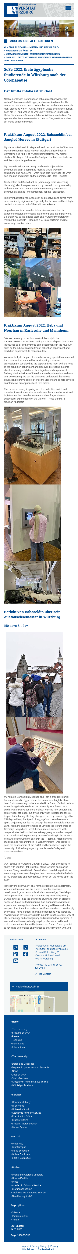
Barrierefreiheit (46, 1249)
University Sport (20, 1109)
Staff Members (20, 1078)
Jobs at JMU (19, 1074)
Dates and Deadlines (23, 1063)
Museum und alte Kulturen (31, 41)
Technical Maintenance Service (29, 1192)
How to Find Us (20, 1178)
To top (15, 1219)
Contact (42, 939)
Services (17, 1094)
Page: (14, 1235)
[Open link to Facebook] (23, 954)
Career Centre (19, 1127)
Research (17, 1036)
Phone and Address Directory (27, 1174)
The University (19, 1029)
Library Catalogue (21, 1157)
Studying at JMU (21, 1032)
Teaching (17, 1040)
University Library (21, 1102)
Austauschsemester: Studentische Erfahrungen (33, 54)
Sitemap (16, 1212)
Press (15, 1181)
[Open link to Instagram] (14, 947)
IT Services (18, 1105)
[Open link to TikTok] (23, 947)
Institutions (18, 1043)
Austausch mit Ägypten (19, 51)
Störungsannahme (22, 1189)
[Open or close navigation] (68, 8)
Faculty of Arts (18, 47)
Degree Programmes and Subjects (30, 1067)
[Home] (5, 47)
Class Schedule (20, 1150)
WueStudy (17, 1143)
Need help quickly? (22, 1196)
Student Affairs (20, 1120)
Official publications (22, 1085)
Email (42, 967)
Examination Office (22, 1116)
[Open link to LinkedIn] (14, 954)
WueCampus (19, 1147)
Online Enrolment (21, 1154)
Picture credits (20, 1216)
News (15, 1071)
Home (15, 1021)
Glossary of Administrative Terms (30, 1081)
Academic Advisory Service (26, 1112)
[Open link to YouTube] (14, 961)
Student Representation (24, 1123)
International (18, 1047)
